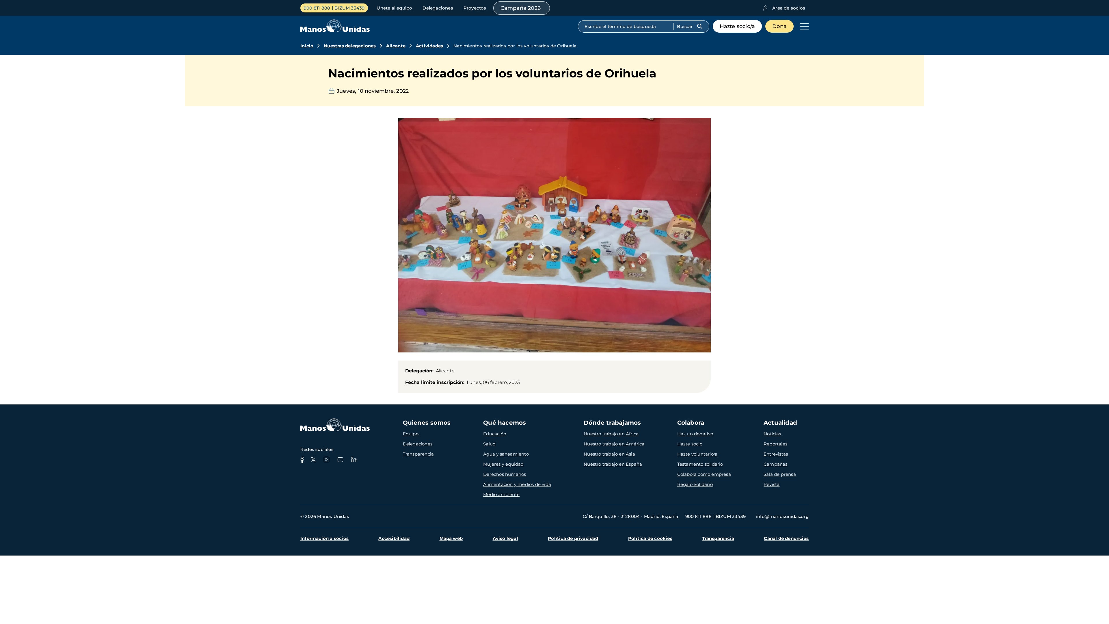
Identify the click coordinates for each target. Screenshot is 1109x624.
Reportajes (775, 444)
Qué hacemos (504, 422)
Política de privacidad (573, 538)
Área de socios (788, 8)
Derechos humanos (504, 474)
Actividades (429, 46)
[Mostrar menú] (803, 26)
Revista (771, 484)
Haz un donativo (695, 434)
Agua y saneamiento (506, 454)
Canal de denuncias (786, 538)
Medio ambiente (501, 494)
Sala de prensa (780, 474)
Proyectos (475, 8)
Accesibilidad (394, 538)
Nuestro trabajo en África (611, 434)
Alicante (395, 46)
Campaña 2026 (520, 8)
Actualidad (780, 422)
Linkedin (354, 459)
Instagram (326, 459)
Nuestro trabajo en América (614, 444)
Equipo (410, 434)
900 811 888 (317, 8)
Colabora (690, 422)
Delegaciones (438, 8)
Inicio (306, 46)
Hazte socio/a (737, 26)
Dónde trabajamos (612, 422)
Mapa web (451, 538)
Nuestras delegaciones (350, 46)
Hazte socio (689, 444)
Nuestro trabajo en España (613, 464)
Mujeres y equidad (503, 464)
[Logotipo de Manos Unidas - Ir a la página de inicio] (335, 30)
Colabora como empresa (704, 474)
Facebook (302, 459)
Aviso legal (505, 538)
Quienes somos (427, 422)
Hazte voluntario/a (697, 454)
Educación (494, 434)
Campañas (776, 464)
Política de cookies (650, 538)
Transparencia (418, 454)
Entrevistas (776, 454)
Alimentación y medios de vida (517, 484)
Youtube (340, 459)
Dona (779, 26)
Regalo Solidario (695, 484)
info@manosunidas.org (782, 516)
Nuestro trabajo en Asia (609, 454)
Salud (489, 444)
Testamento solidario (700, 464)
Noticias (772, 434)
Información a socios (324, 538)
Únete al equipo (394, 8)
